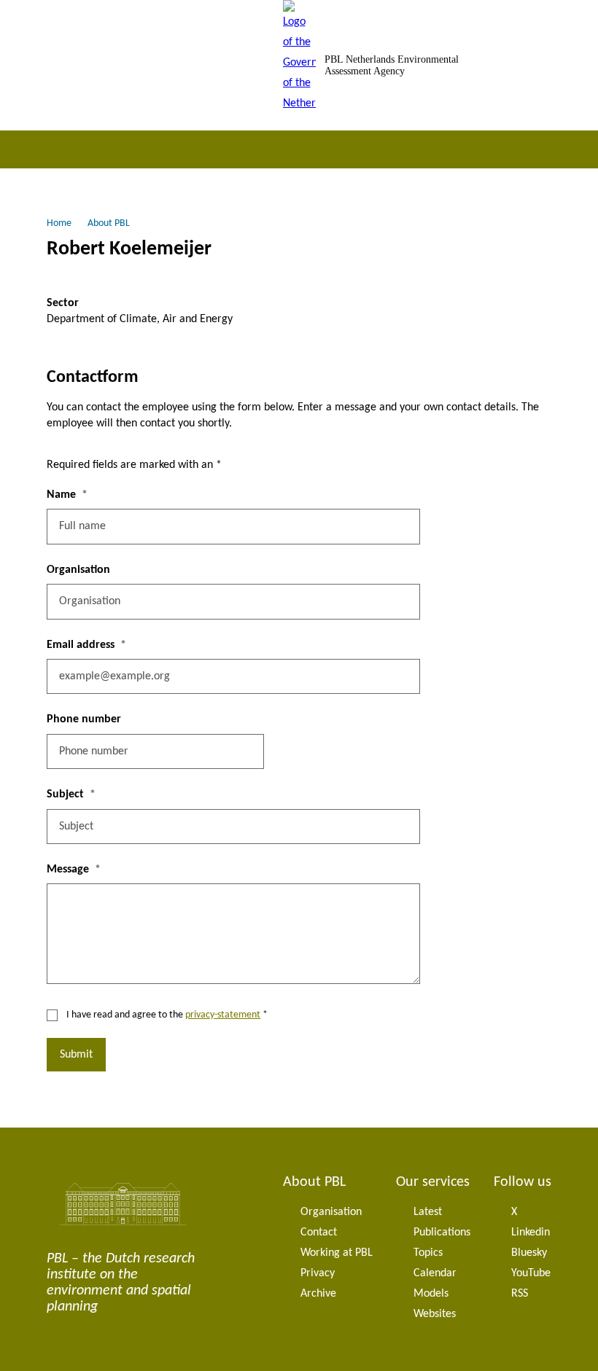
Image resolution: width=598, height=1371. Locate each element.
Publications (441, 1232)
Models (430, 1294)
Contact (318, 1232)
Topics (428, 1253)
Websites (434, 1314)
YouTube (531, 1273)
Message (68, 869)
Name (61, 495)
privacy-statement (222, 1014)
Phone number (84, 719)
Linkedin (530, 1232)
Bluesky (529, 1253)
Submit (76, 1055)
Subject (65, 794)
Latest (427, 1212)
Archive (318, 1294)
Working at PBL (336, 1253)
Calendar (435, 1273)
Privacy (317, 1273)
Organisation (78, 570)
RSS (519, 1294)
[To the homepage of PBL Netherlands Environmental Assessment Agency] (299, 65)
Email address (80, 645)
